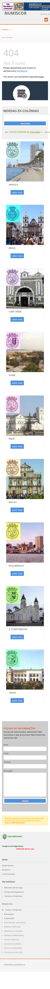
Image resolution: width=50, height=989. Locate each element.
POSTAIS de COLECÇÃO (13, 952)
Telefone (7, 762)
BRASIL (12, 248)
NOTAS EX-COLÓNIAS (12, 944)
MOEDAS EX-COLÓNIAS (13, 931)
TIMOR (12, 692)
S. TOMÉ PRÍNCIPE (18, 629)
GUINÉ (12, 375)
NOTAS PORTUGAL (11, 939)
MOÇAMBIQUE (16, 565)
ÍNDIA (12, 438)
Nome (5, 745)
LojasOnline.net (19, 965)
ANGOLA (13, 184)
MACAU (13, 502)
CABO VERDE (15, 311)
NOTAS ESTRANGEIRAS (13, 948)
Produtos (5, 29)
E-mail (5, 753)
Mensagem (8, 771)
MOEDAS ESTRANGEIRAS (14, 935)
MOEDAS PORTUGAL (12, 927)
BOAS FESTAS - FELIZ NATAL (15, 922)
